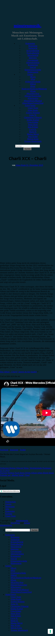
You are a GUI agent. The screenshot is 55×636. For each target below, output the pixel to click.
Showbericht (33, 55)
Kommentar (33, 65)
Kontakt (8, 514)
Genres (30, 74)
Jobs (7, 509)
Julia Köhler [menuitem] (16, 616)
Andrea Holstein (33, 113)
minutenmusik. (27, 25)
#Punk (33, 91)
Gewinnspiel (33, 60)
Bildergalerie (33, 72)
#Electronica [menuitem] (16, 587)
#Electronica (33, 98)
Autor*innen (30, 105)
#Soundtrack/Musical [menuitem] (20, 590)
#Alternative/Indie (32, 81)
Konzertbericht (33, 50)
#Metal (33, 84)
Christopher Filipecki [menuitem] (19, 606)
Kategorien (30, 43)
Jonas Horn (33, 124)
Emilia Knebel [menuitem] (17, 609)
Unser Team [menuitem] (16, 597)
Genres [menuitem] (8, 566)
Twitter (23, 450)
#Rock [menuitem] (13, 568)
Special (33, 67)
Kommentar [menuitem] (16, 556)
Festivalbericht (33, 53)
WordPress (15, 523)
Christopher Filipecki (33, 117)
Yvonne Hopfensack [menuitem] (19, 630)
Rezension (32, 46)
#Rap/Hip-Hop (33, 93)
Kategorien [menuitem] (10, 535)
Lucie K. (33, 129)
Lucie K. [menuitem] (14, 618)
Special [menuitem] (14, 558)
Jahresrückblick (32, 62)
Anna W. (33, 115)
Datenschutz (10, 502)
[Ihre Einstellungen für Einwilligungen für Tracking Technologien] (50, 631)
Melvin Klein (32, 139)
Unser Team (33, 108)
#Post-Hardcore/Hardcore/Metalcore (34, 87)
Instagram (14, 450)
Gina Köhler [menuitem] (16, 611)
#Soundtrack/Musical (33, 101)
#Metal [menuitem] (14, 575)
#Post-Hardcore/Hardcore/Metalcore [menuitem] (26, 578)
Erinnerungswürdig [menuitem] (19, 561)
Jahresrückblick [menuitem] (17, 554)
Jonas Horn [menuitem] (15, 613)
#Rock (33, 77)
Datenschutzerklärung (11, 491)
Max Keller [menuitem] (15, 625)
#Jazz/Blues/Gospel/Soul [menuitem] (21, 592)
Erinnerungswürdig (33, 70)
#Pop (33, 79)
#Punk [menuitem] (13, 580)
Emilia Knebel (33, 120)
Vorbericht (32, 48)
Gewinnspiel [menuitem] (16, 551)
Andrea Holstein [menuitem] (18, 601)
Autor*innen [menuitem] (10, 594)
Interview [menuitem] (15, 549)
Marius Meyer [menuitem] (17, 623)
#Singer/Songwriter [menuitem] (19, 585)
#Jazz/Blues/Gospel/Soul (32, 103)
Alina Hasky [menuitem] (16, 599)
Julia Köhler (33, 127)
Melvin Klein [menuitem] (16, 628)
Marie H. (33, 132)
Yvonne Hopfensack (33, 141)
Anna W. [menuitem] (14, 604)
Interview (33, 58)
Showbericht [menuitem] (16, 547)
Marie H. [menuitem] (14, 621)
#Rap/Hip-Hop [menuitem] (17, 582)
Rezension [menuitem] (15, 537)
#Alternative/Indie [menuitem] (18, 573)
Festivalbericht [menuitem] (17, 544)
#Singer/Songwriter (33, 96)
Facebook (4, 450)
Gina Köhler (33, 122)
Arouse (27, 523)
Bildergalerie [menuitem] (16, 563)
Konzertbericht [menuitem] (17, 542)
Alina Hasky (33, 110)
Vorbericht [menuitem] (15, 539)
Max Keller (33, 136)
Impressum (10, 506)
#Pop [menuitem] (13, 570)
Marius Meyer (33, 134)
